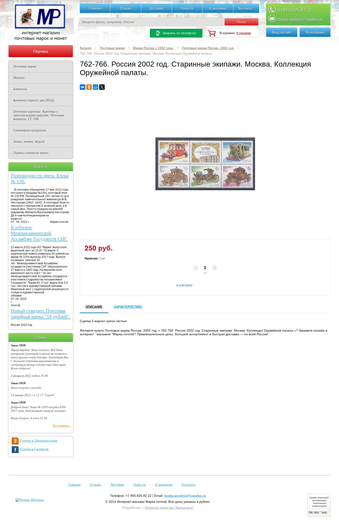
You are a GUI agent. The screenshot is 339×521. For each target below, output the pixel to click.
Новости (187, 8)
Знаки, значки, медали (29, 141)
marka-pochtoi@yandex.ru (300, 19)
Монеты (18, 77)
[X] (102, 87)
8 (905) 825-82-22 (295, 9)
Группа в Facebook (34, 449)
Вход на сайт (281, 32)
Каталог (86, 48)
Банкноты (20, 89)
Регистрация (315, 32)
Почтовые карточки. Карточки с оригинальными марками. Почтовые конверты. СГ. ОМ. (38, 115)
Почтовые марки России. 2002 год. (208, 48)
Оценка (40, 51)
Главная (95, 8)
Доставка (156, 8)
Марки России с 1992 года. (153, 48)
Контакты (245, 8)
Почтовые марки (112, 48)
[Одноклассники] (89, 87)
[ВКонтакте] (82, 87)
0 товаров (243, 33)
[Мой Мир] (95, 87)
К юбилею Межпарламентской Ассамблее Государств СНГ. (39, 233)
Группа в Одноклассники (38, 440)
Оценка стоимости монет (30, 153)
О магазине (218, 8)
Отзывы (125, 8)
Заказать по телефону (178, 33)
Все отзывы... (62, 425)
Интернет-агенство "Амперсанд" (169, 507)
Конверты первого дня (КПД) (33, 100)
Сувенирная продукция (29, 130)
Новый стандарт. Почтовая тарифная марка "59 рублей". (40, 313)
